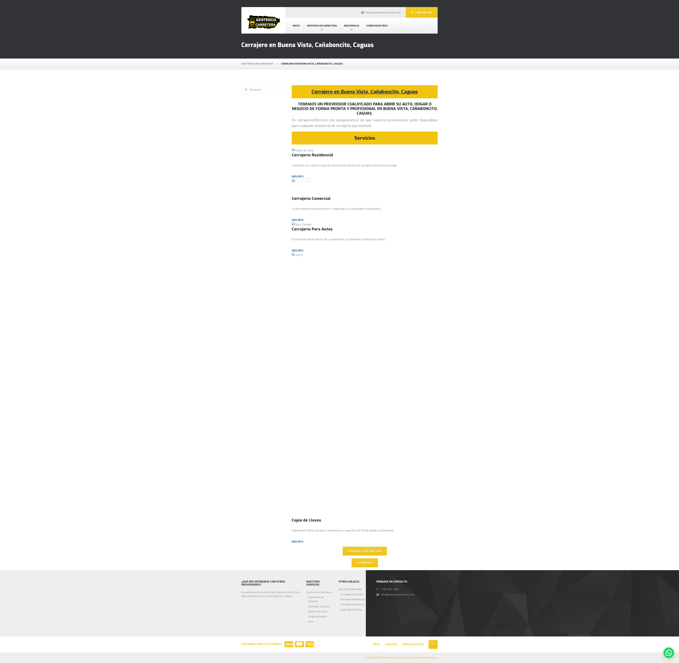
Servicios (391, 644)
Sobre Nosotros (377, 25)
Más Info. (298, 176)
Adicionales (351, 25)
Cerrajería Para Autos (352, 604)
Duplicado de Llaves (319, 606)
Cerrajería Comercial (351, 594)
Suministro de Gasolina (316, 599)
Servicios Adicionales (350, 589)
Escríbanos (365, 563)
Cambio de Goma (317, 611)
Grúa (310, 621)
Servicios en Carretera (322, 25)
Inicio (296, 25)
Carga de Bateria (317, 616)
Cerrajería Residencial (352, 599)
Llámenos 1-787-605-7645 (365, 551)
